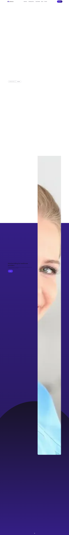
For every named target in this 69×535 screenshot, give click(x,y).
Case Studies (38, 1)
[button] (25, 1)
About (42, 1)
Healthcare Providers (11, 81)
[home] (11, 1)
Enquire (59, 1)
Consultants (18, 81)
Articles (45, 1)
